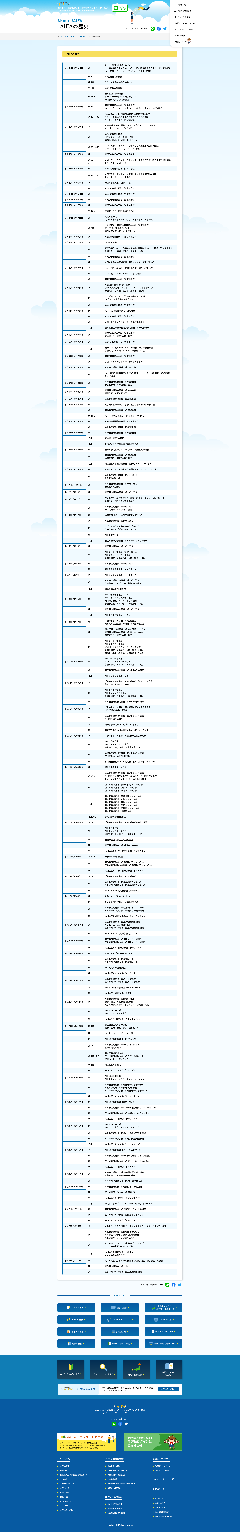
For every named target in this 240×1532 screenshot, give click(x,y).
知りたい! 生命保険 (113, 1497)
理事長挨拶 (64, 1470)
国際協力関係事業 (114, 1488)
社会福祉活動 (112, 1479)
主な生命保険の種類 (115, 1504)
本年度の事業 (65, 1492)
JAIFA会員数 (64, 1488)
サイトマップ (160, 1507)
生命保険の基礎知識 (115, 1508)
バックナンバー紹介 (162, 1470)
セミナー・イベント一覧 (184, 29)
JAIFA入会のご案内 (67, 1510)
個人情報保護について (163, 1512)
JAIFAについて (180, 5)
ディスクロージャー (67, 1501)
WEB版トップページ (162, 1466)
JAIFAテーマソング (67, 1483)
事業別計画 (64, 1497)
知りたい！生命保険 (182, 17)
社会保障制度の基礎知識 (117, 1513)
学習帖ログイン (180, 42)
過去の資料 (64, 1505)
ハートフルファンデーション (118, 1470)
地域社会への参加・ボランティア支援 (121, 1483)
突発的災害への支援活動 (117, 1475)
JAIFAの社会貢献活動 (182, 11)
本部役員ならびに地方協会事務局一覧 (73, 1475)
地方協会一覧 (179, 35)
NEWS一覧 (159, 1499)
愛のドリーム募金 (114, 1466)
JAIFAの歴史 (64, 1479)
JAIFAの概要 (64, 1466)
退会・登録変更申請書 (163, 1516)
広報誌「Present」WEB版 (185, 23)
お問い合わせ (160, 1503)
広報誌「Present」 (161, 1459)
